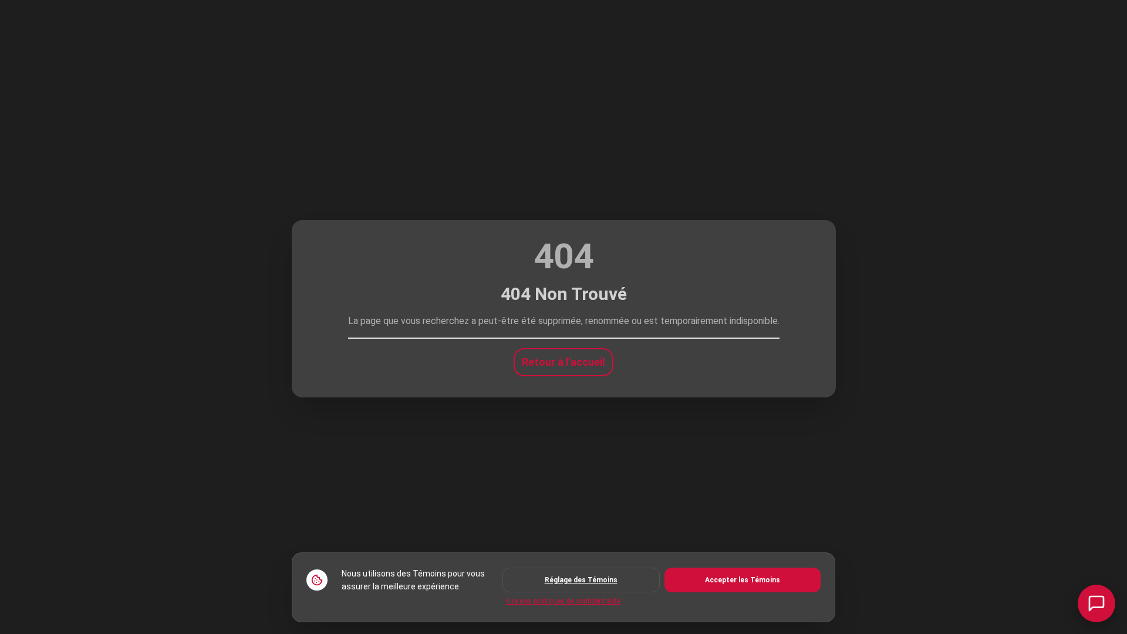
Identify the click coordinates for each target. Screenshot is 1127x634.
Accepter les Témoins (742, 580)
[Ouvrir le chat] (1096, 603)
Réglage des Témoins (581, 580)
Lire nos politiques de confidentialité (563, 601)
